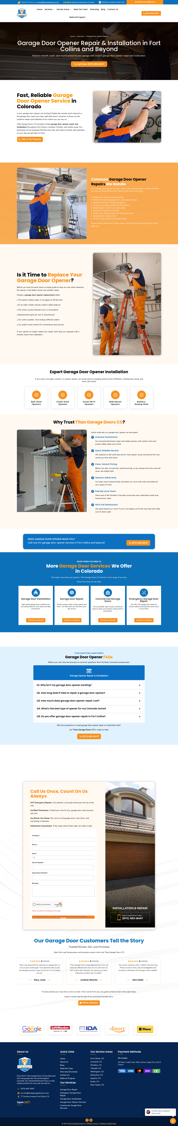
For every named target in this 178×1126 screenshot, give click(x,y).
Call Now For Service (35, 620)
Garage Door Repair (68, 1089)
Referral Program (77, 17)
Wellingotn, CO (97, 1071)
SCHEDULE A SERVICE (145, 2)
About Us (64, 1062)
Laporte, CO (95, 1078)
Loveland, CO (96, 1062)
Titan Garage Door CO (76, 1124)
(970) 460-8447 (152, 13)
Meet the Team (81, 9)
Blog (103, 9)
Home (39, 9)
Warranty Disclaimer (69, 1072)
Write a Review (90, 1003)
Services (80, 36)
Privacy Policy (65, 916)
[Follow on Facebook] (87, 1120)
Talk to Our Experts (31, 139)
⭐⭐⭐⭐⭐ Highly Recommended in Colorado (78, 2)
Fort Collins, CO (97, 1058)
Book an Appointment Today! (132, 915)
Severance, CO (96, 1075)
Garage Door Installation (70, 1099)
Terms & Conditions (80, 916)
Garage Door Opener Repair (97, 36)
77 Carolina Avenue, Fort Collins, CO (35, 1096)
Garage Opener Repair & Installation (89, 675)
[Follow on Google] (91, 1120)
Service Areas (63, 9)
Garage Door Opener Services (73, 1102)
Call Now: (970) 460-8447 (90, 64)
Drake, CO (94, 1081)
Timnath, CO (95, 1068)
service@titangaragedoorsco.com (48, 2)
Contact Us (112, 9)
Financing (94, 9)
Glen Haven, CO (97, 1085)
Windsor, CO (96, 1065)
